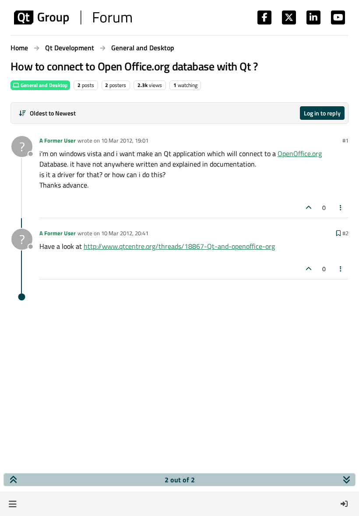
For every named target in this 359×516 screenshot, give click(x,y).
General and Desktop (43, 85)
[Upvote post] (309, 207)
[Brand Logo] (73, 17)
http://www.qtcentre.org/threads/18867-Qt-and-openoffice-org (179, 246)
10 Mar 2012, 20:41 (124, 233)
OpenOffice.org (300, 153)
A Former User (57, 140)
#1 (345, 140)
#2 (345, 233)
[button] (12, 504)
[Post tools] (341, 207)
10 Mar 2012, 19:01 (124, 140)
